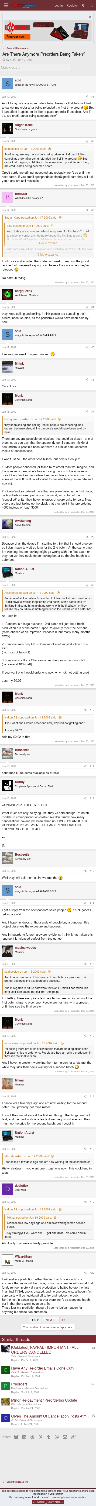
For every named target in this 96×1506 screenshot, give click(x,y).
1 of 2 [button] (35, 1320)
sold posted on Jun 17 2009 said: (25, 148)
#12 (92, 798)
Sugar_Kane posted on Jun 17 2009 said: (30, 217)
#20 (92, 1272)
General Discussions (29, 1356)
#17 (92, 1096)
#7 (92, 411)
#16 (92, 1035)
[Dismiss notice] (90, 17)
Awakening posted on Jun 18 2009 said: (29, 592)
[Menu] (6, 5)
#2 (92, 141)
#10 (92, 709)
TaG (13, 1356)
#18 (92, 1149)
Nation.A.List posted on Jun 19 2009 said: (30, 1209)
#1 (92, 96)
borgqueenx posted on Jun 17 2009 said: (30, 419)
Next (49, 1320)
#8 (92, 537)
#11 (92, 766)
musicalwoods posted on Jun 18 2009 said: (31, 1043)
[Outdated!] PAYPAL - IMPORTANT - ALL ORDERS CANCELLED (45, 1350)
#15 (92, 964)
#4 (92, 307)
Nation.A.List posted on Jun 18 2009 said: (30, 717)
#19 (92, 1201)
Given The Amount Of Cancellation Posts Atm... (50, 1416)
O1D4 (14, 1420)
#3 (92, 210)
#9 (92, 585)
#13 (92, 870)
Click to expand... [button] (48, 254)
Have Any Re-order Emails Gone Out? (42, 1368)
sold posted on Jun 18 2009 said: (25, 971)
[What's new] (83, 5)
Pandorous (17, 1388)
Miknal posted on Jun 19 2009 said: (26, 1156)
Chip (13, 1404)
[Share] (87, 96)
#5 (92, 347)
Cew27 (15, 1372)
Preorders (19, 1384)
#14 (92, 903)
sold (8, 60)
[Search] (91, 5)
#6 (92, 379)
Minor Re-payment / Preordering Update (44, 1400)
